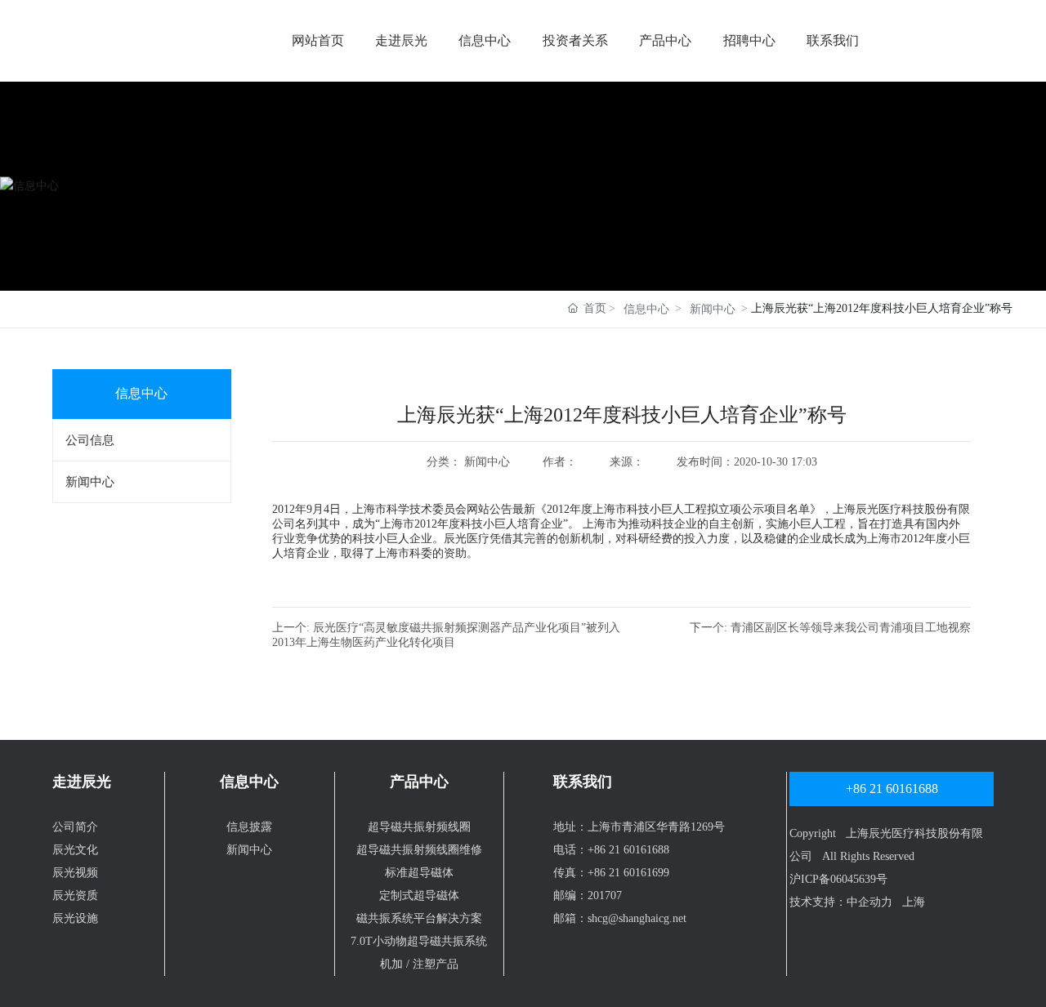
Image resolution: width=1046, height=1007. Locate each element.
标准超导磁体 (419, 873)
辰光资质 (75, 895)
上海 (913, 902)
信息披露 (249, 827)
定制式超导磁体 (419, 895)
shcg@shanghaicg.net (637, 918)
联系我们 (833, 40)
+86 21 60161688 (628, 850)
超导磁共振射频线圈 (419, 827)
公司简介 (75, 827)
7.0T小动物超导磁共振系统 (419, 941)
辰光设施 (75, 918)
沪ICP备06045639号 (838, 879)
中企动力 (869, 902)
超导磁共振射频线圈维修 (419, 850)
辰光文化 (75, 850)
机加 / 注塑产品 (419, 964)
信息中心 (484, 40)
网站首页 (318, 40)
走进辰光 (401, 40)
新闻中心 (712, 309)
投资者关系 (575, 40)
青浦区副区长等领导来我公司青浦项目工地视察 (851, 628)
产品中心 (665, 40)
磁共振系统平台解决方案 (419, 918)
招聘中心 (749, 40)
